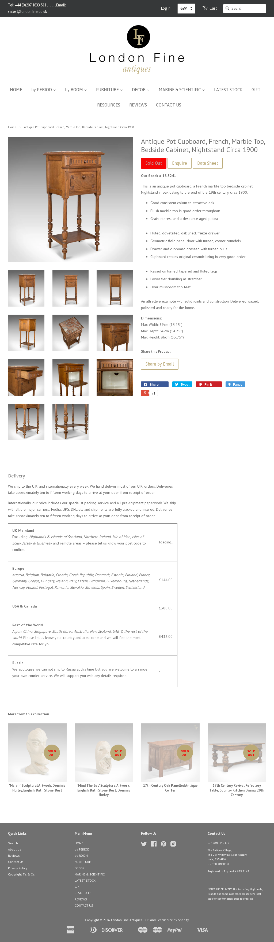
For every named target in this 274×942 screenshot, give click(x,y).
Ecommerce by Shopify (173, 920)
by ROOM (74, 89)
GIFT (256, 89)
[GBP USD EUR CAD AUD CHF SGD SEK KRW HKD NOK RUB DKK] (186, 8)
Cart (213, 8)
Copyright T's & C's (21, 874)
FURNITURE (108, 89)
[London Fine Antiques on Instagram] (173, 845)
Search (13, 843)
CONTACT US (168, 104)
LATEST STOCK (228, 89)
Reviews (14, 855)
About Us (14, 849)
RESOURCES (108, 104)
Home (12, 127)
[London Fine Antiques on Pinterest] (163, 845)
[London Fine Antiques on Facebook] (154, 845)
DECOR (139, 89)
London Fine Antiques (126, 920)
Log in (165, 8)
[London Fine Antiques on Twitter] (144, 845)
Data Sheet (207, 163)
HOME (16, 89)
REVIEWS (138, 104)
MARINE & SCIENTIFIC (180, 89)
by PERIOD (42, 89)
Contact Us (16, 862)
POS (147, 920)
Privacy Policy (17, 868)
